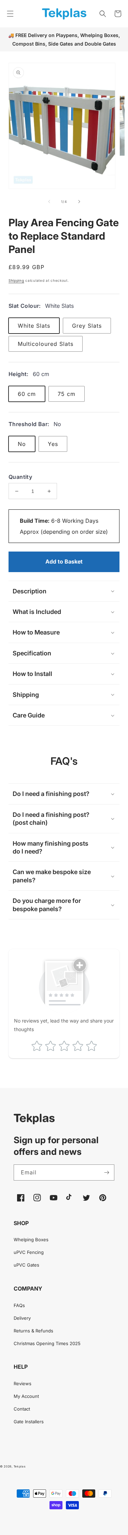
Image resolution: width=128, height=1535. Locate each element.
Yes (53, 443)
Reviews (22, 1383)
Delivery (22, 1318)
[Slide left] (49, 201)
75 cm (66, 393)
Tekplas (20, 1466)
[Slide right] (79, 201)
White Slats (34, 325)
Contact (22, 1409)
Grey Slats (87, 325)
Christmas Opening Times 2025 (47, 1343)
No (22, 443)
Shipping (16, 280)
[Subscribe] (106, 1172)
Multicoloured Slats (45, 343)
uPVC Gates (26, 1265)
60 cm (27, 393)
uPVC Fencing (29, 1252)
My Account (26, 1396)
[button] (10, 13)
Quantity (20, 476)
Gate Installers (29, 1421)
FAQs (19, 1305)
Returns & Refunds (33, 1330)
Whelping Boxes (31, 1239)
